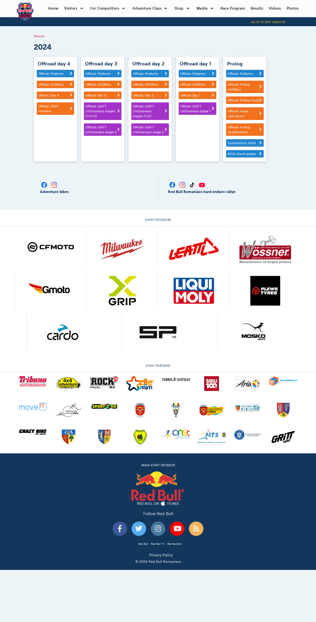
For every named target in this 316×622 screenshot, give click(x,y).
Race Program (232, 8)
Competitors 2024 (242, 143)
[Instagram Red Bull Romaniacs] (183, 184)
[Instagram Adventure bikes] (54, 184)
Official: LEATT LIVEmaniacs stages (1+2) (143, 111)
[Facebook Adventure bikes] (45, 184)
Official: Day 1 (190, 95)
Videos (275, 8)
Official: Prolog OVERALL (239, 86)
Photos (293, 8)
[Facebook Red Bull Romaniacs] (173, 184)
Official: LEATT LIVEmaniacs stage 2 (148, 129)
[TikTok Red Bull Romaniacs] (193, 184)
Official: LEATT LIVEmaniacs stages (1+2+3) (100, 111)
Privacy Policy (161, 555)
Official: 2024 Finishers (48, 108)
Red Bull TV (158, 543)
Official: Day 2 (143, 95)
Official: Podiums (50, 74)
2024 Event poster (242, 154)
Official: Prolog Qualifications (239, 129)
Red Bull (143, 543)
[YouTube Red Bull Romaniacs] (202, 184)
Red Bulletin (174, 543)
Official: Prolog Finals (243, 100)
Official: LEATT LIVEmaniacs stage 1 (195, 108)
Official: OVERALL (51, 84)
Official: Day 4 (48, 95)
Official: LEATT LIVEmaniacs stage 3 (101, 129)
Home (53, 8)
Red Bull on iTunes (158, 503)
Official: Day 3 (95, 95)
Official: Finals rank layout (238, 113)
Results (257, 8)
